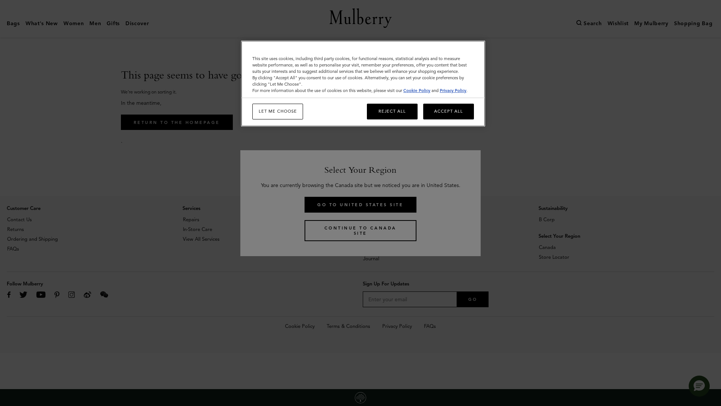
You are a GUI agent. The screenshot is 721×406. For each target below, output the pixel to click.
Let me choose (278, 111)
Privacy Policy (453, 90)
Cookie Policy (416, 90)
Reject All (392, 111)
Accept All (448, 111)
